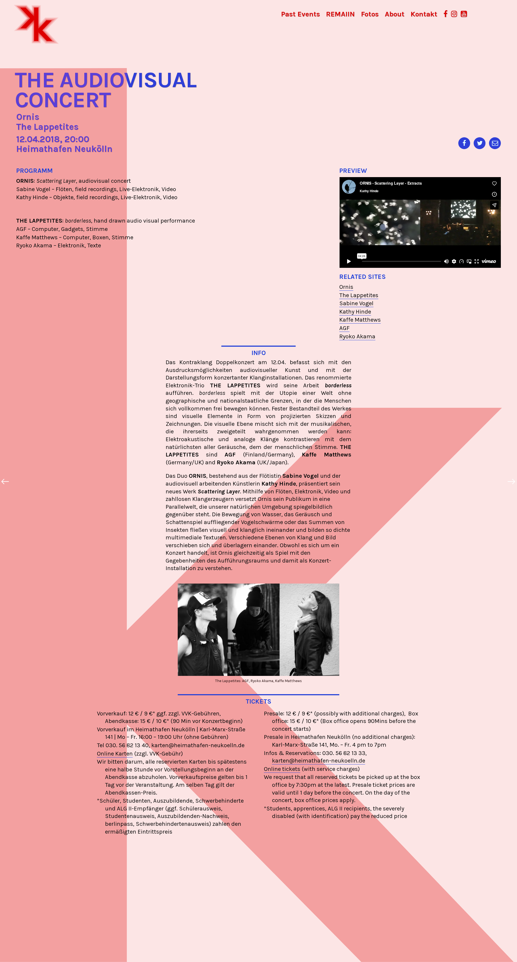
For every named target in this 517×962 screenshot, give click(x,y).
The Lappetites (358, 295)
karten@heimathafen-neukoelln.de (318, 760)
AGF (344, 328)
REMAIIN (340, 14)
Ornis (346, 286)
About (394, 14)
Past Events (300, 14)
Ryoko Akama (357, 336)
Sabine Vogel (356, 303)
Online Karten (115, 753)
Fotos (370, 14)
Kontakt (424, 14)
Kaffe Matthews (360, 319)
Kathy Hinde (355, 311)
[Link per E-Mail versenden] (495, 143)
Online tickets (282, 769)
